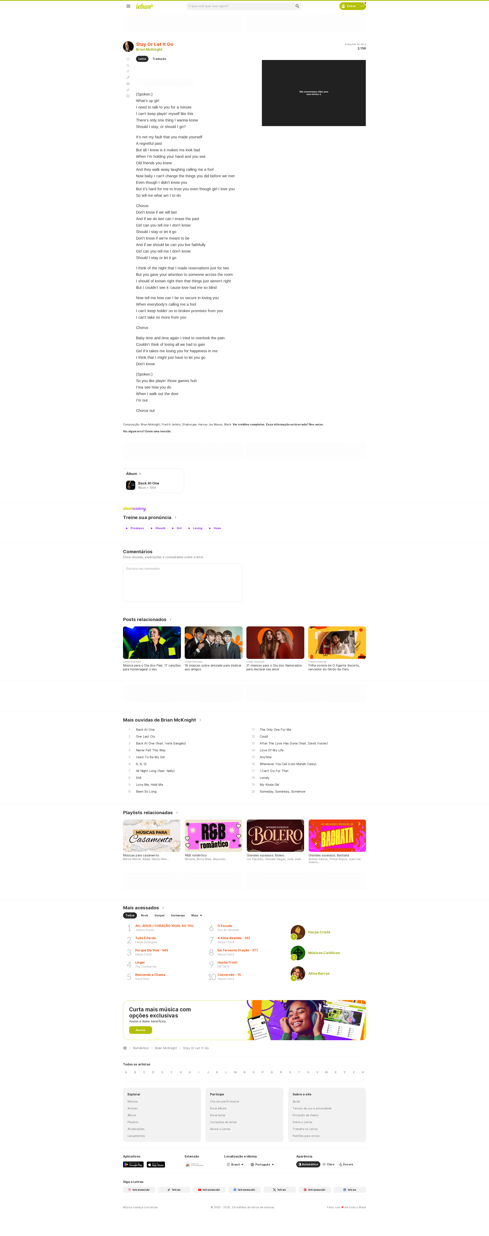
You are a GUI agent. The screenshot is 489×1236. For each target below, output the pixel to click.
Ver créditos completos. (249, 424)
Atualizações (136, 1129)
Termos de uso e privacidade (312, 1108)
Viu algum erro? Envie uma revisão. (147, 431)
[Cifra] (128, 77)
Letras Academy (244, 509)
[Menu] (128, 6)
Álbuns (132, 1115)
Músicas (133, 1101)
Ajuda (296, 1101)
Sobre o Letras (302, 1122)
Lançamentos (136, 1135)
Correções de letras (223, 1122)
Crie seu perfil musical (224, 1101)
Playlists (133, 1122)
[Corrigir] (128, 89)
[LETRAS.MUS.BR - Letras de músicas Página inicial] (144, 6)
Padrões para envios (306, 1135)
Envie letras (218, 1115)
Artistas (133, 1108)
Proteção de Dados (306, 1115)
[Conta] (362, 6)
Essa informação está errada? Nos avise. (295, 424)
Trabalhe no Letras (305, 1129)
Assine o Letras (220, 1129)
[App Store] (156, 1164)
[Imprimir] (128, 83)
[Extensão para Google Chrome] (195, 1164)
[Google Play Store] (133, 1164)
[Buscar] (297, 6)
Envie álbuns (218, 1108)
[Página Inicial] (125, 1048)
